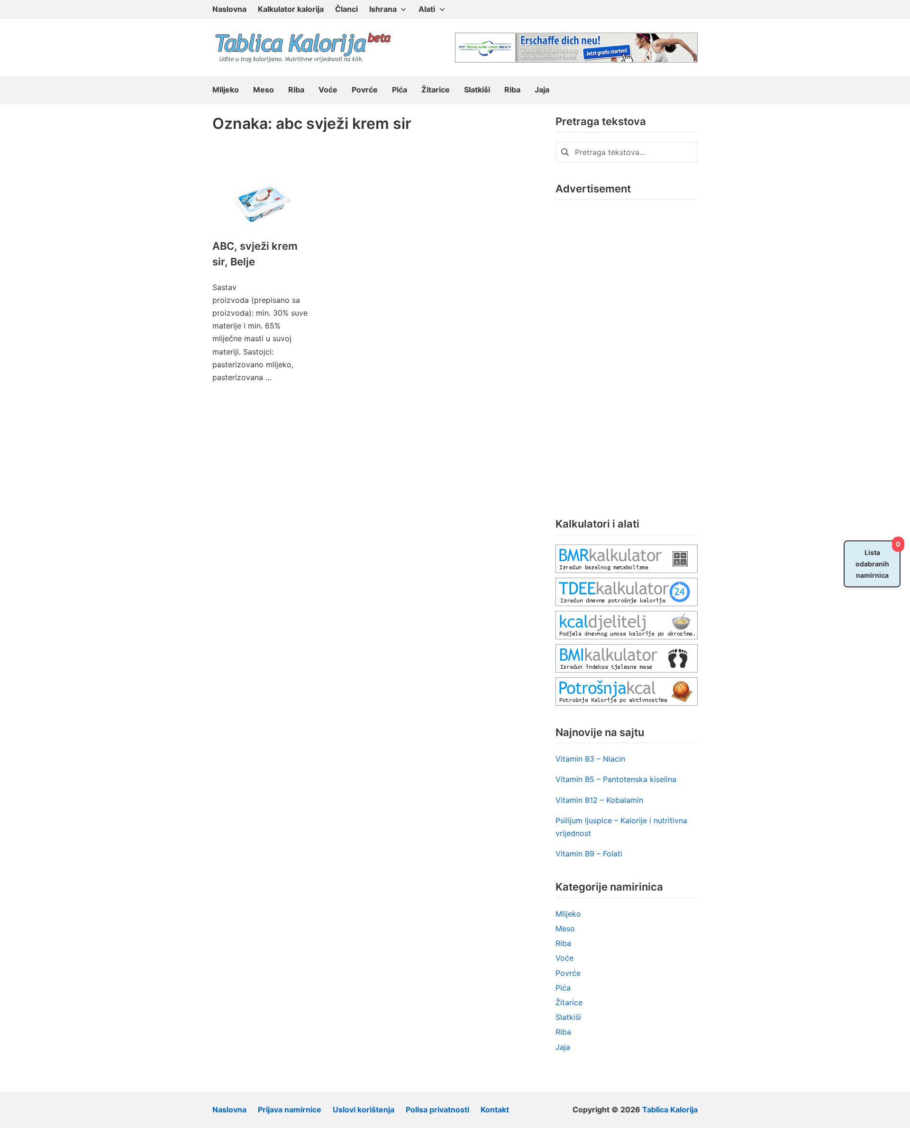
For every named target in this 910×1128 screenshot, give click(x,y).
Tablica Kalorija (670, 1109)
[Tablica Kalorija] (302, 47)
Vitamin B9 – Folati (588, 853)
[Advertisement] (626, 351)
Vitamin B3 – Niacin (590, 759)
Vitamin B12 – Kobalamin (599, 800)
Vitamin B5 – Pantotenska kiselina (615, 779)
